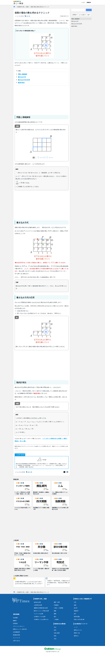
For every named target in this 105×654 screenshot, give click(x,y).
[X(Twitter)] (64, 472)
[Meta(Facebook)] (67, 472)
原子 (75, 613)
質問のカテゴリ (78, 630)
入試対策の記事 (38, 605)
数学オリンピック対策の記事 (41, 611)
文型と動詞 (57, 633)
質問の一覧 (77, 633)
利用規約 (15, 623)
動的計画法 (21, 82)
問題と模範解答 (22, 74)
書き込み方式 (22, 77)
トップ (83, 2)
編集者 (14, 620)
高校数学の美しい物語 (23, 7)
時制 (55, 636)
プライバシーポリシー (19, 626)
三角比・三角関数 (58, 608)
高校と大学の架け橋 (79, 619)
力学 (75, 602)
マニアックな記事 (38, 613)
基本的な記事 (37, 602)
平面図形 (56, 605)
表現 (55, 630)
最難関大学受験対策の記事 (41, 608)
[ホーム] (14, 7)
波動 (75, 605)
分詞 (55, 638)
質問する (76, 636)
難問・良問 (57, 602)
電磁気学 (76, 611)
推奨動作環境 (16, 635)
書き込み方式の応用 (24, 80)
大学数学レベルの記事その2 (41, 619)
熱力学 (75, 608)
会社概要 (15, 617)
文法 (55, 627)
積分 (55, 616)
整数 (55, 611)
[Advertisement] (41, 99)
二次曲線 (56, 619)
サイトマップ (16, 638)
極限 (55, 613)
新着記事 (89, 2)
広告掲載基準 (16, 632)
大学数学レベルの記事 (39, 616)
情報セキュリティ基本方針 (20, 629)
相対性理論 (77, 616)
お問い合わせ (16, 640)
